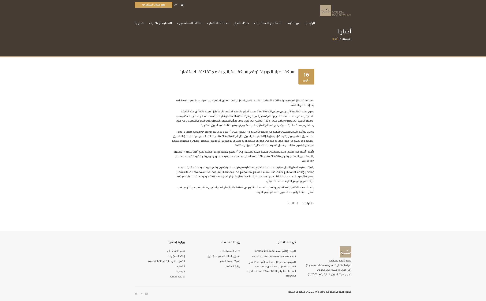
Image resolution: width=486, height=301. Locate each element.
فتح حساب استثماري (153, 4)
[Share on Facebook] (298, 203)
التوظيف (180, 271)
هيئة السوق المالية (230, 251)
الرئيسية (346, 39)
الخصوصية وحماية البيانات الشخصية (166, 261)
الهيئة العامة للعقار (230, 261)
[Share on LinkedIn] (289, 203)
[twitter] (137, 294)
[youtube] (147, 294)
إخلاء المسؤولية (176, 256)
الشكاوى (180, 266)
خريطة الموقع (177, 277)
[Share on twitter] (293, 203)
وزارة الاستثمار (233, 266)
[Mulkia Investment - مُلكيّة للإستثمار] (335, 10)
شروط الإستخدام (176, 251)
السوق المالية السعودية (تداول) (223, 256)
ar (175, 4)
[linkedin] (142, 294)
